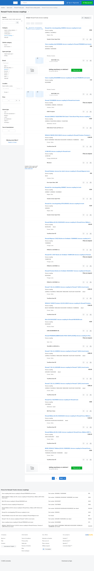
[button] (87, 39)
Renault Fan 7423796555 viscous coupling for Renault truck (61, 399)
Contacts (3, 543)
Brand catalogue (25, 550)
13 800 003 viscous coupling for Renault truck (57, 151)
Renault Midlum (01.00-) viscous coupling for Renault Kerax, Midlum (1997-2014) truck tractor (22, 508)
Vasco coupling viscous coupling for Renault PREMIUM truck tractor (17, 522)
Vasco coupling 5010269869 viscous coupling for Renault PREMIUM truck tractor (67, 77)
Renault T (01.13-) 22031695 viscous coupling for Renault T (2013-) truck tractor (67, 367)
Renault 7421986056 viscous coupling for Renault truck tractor (62, 100)
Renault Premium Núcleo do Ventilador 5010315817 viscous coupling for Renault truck (69, 271)
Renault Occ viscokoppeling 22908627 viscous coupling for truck (63, 187)
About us (3, 538)
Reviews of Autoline (26, 545)
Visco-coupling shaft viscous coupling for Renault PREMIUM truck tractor (19, 493)
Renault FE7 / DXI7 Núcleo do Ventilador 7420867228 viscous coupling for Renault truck (69, 254)
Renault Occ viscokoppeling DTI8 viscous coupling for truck (15, 512)
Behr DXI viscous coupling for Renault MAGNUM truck (14, 501)
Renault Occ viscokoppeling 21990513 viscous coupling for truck (63, 28)
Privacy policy (25, 540)
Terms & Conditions (26, 538)
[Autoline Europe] (6, 2)
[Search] (22, 3)
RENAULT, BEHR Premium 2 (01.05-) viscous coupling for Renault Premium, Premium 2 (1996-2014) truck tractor (22, 526)
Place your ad (76, 70)
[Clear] (21, 20)
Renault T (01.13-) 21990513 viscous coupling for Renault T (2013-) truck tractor (67, 287)
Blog (23, 548)
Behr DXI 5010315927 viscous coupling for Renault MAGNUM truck (63, 319)
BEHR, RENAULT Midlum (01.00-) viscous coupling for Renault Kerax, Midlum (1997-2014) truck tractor (23, 497)
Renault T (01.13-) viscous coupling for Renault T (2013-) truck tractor (18, 518)
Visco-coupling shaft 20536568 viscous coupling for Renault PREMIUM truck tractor (68, 44)
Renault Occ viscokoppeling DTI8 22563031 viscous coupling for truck (64, 203)
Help (2, 540)
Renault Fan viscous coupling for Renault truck (13, 504)
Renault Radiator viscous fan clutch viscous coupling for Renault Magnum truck (67, 171)
